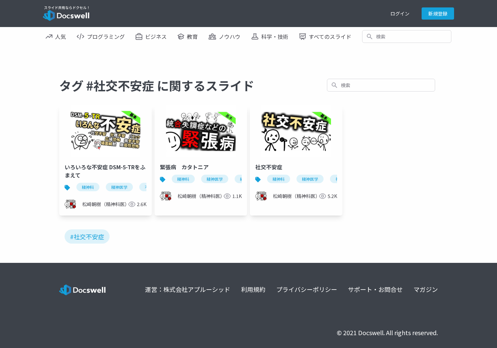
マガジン (425, 289)
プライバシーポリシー (306, 289)
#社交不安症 (87, 236)
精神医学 (119, 187)
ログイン (399, 13)
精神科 (88, 187)
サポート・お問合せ (375, 289)
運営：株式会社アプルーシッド (187, 289)
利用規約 (253, 289)
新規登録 (437, 13)
